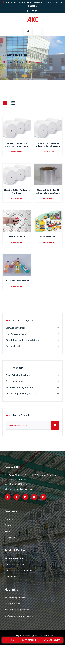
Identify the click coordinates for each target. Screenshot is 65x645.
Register (36, 10)
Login (27, 10)
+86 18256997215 (18, 484)
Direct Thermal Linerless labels (22, 340)
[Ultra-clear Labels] (17, 220)
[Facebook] (8, 497)
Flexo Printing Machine (18, 375)
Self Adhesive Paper (16, 327)
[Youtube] (34, 497)
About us (9, 519)
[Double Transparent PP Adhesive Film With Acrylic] (48, 127)
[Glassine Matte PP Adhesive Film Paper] (17, 174)
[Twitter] (16, 497)
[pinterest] (43, 497)
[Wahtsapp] (25, 497)
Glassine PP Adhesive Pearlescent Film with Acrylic (17, 145)
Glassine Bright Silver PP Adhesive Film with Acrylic (48, 191)
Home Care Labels (48, 237)
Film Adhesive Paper (16, 333)
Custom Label (13, 346)
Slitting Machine (14, 381)
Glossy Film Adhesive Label (16, 280)
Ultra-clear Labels (16, 237)
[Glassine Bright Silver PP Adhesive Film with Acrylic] (48, 174)
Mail (11, 639)
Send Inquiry (53, 639)
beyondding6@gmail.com (21, 489)
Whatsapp (30, 639)
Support (8, 525)
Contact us (10, 537)
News (7, 531)
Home (8, 62)
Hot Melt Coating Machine (19, 387)
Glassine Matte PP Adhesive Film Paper (17, 191)
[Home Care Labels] (48, 220)
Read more (16, 151)
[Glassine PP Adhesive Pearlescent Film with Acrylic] (17, 127)
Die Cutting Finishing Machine (21, 393)
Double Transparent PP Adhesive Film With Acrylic (48, 145)
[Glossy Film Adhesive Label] (17, 264)
